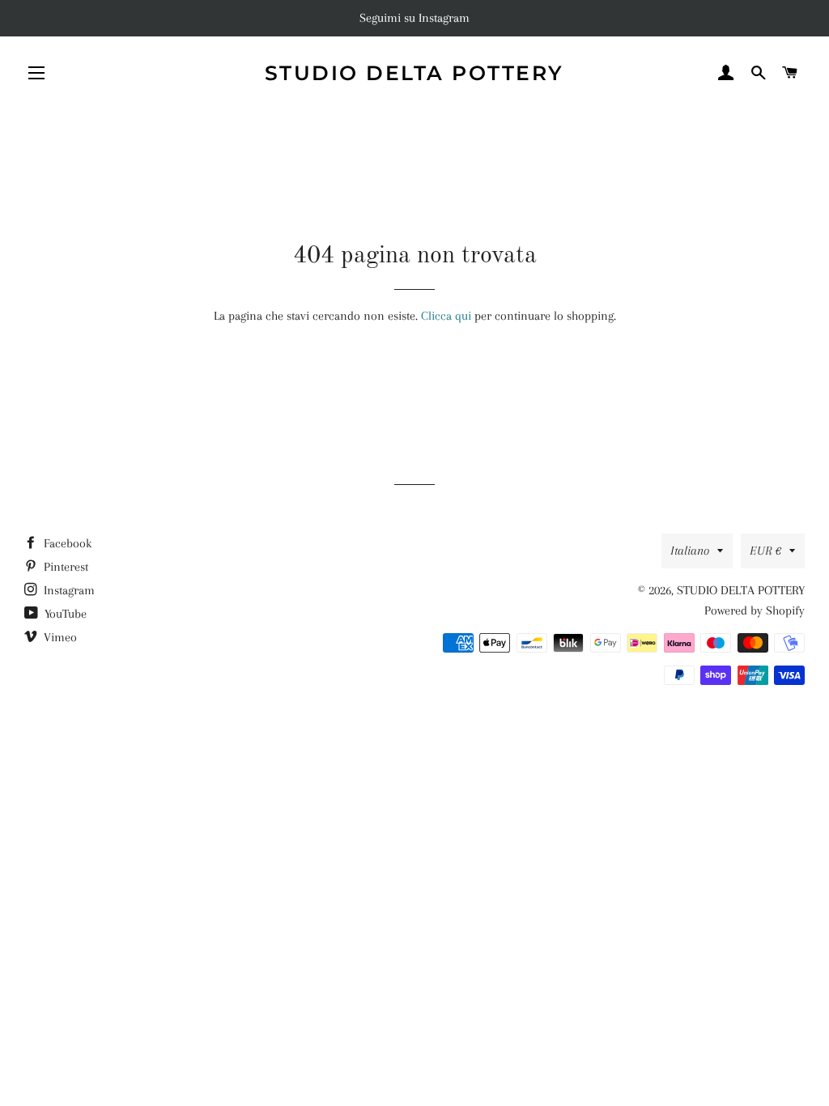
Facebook (65, 543)
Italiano (689, 550)
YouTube (64, 613)
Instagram (67, 590)
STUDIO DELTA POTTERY (414, 73)
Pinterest (64, 566)
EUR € (765, 550)
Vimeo (58, 637)
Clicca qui (446, 315)
